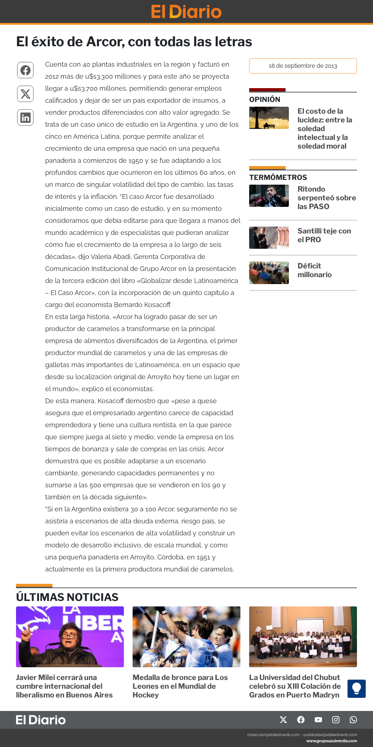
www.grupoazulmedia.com (331, 740)
